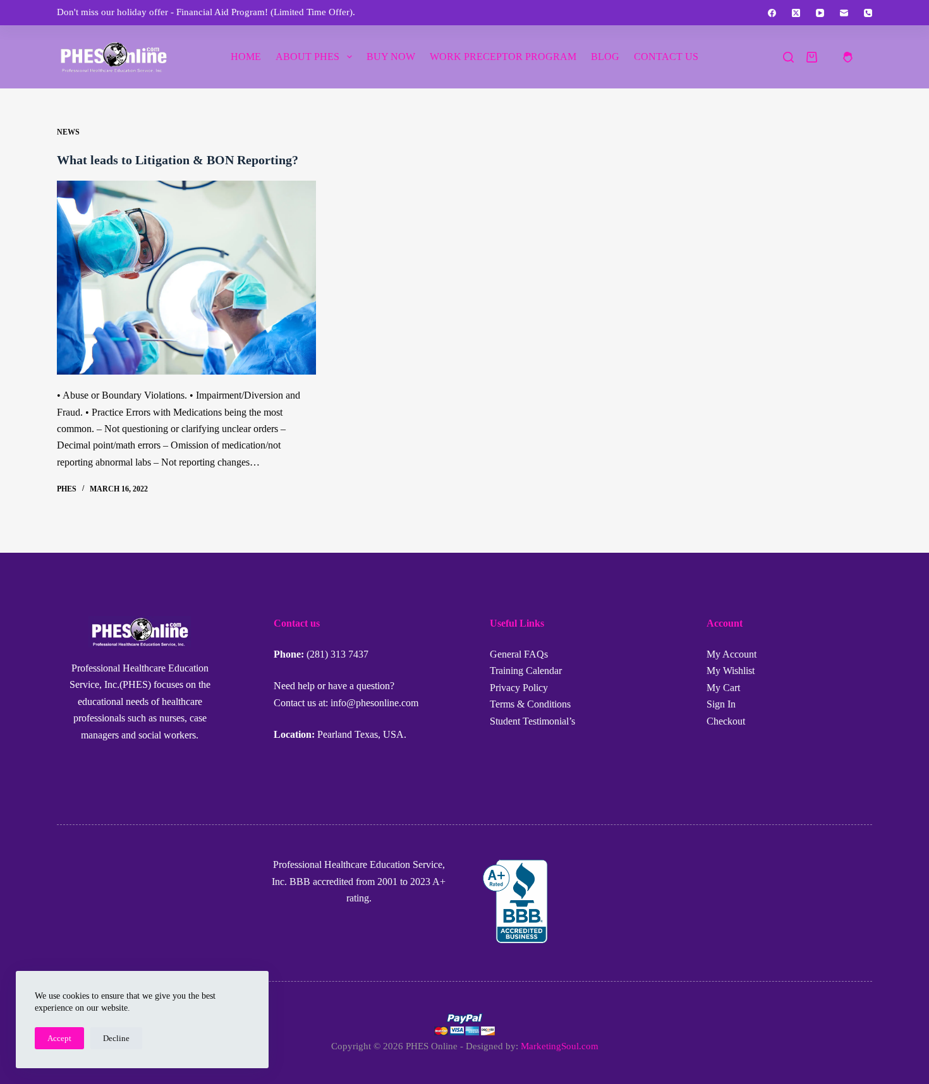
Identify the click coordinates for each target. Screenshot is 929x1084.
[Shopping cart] (811, 57)
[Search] (788, 57)
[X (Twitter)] (796, 13)
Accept (59, 1038)
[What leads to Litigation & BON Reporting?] (186, 278)
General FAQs (519, 654)
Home (246, 56)
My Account (731, 654)
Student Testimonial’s (532, 721)
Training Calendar (526, 670)
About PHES (307, 56)
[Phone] (868, 13)
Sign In (721, 704)
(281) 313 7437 (337, 654)
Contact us (666, 56)
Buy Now (391, 56)
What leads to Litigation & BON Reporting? (177, 160)
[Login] (847, 57)
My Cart (723, 687)
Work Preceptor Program (503, 56)
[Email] (844, 13)
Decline (116, 1038)
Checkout (726, 721)
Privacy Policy (519, 687)
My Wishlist (731, 670)
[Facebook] (772, 13)
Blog (605, 56)
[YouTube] (820, 13)
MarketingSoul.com (559, 1046)
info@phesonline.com (374, 702)
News (68, 132)
